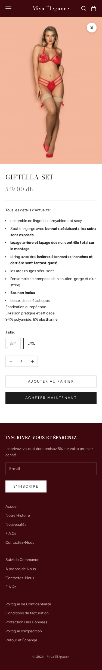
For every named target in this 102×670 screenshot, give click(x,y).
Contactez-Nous (19, 542)
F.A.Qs (11, 533)
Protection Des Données (26, 622)
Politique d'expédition (23, 631)
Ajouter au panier (51, 381)
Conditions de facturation (27, 613)
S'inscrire (26, 486)
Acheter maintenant (51, 398)
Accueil (11, 506)
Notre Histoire (17, 515)
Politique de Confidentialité (28, 604)
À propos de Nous (20, 569)
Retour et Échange (21, 640)
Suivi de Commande (22, 559)
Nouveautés (15, 524)
